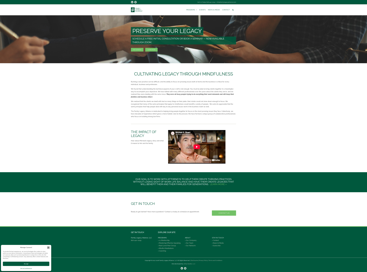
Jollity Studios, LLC (189, 264)
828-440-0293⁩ (136, 240)
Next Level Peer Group (167, 246)
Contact (216, 240)
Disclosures (194, 260)
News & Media (218, 243)
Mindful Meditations (166, 248)
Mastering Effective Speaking (170, 243)
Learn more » (218, 184)
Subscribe (216, 246)
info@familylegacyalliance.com (226, 2)
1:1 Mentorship (164, 240)
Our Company (191, 240)
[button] (48, 248)
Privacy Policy (203, 260)
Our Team (189, 243)
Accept (26, 264)
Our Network (191, 246)
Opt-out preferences (26, 268)
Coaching (162, 251)
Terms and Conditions (215, 260)
